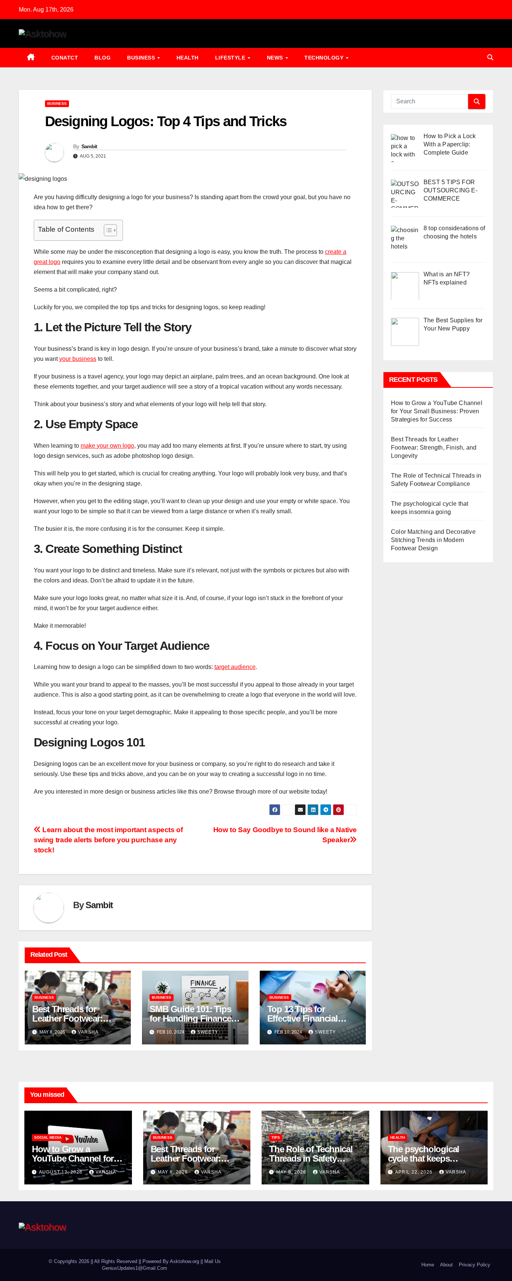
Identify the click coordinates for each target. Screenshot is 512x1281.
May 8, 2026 (173, 1172)
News (276, 58)
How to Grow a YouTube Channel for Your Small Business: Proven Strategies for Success (436, 411)
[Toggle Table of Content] (106, 230)
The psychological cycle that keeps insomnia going (424, 1158)
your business (77, 359)
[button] (490, 57)
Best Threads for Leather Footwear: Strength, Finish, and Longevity (433, 447)
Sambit (89, 146)
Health (188, 58)
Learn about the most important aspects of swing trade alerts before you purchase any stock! (108, 840)
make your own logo (107, 445)
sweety (207, 1032)
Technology (324, 58)
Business (142, 58)
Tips (275, 1137)
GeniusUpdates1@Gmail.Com (134, 1268)
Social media (47, 1137)
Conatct (64, 58)
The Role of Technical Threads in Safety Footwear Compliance (311, 1158)
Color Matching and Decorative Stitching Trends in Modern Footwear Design (433, 540)
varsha (88, 1032)
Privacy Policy (474, 1265)
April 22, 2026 (414, 1172)
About (446, 1265)
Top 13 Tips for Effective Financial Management (302, 1018)
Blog (102, 58)
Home (427, 1265)
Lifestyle (231, 58)
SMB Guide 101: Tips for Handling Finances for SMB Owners (192, 1018)
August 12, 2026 (61, 1172)
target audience (235, 667)
